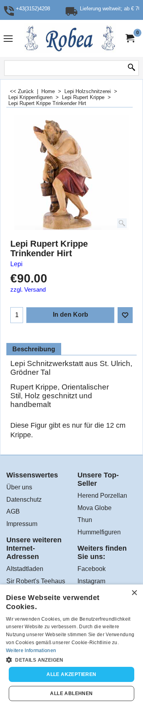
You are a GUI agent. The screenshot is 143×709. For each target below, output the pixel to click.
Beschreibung (33, 349)
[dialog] (71, 646)
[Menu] (8, 39)
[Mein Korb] (129, 38)
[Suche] (131, 68)
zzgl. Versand (28, 289)
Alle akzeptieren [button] (71, 674)
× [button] (134, 593)
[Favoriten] (125, 315)
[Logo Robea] (70, 38)
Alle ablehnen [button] (71, 693)
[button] (71, 659)
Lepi (16, 264)
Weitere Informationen (31, 650)
